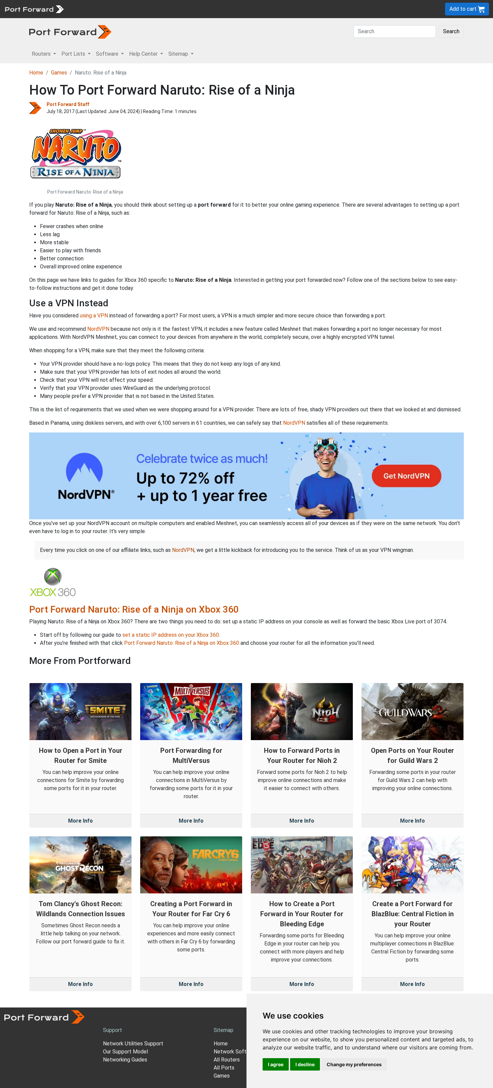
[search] (226, 9)
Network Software (236, 1051)
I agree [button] (275, 1064)
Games (59, 72)
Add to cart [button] (463, 9)
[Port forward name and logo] (34, 8)
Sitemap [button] (178, 54)
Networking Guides (125, 1059)
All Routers (227, 1059)
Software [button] (108, 54)
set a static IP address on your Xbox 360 (170, 635)
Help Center (178, 9)
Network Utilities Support (133, 1043)
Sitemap (208, 9)
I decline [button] (305, 1064)
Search (451, 31)
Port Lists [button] (74, 54)
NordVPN (98, 329)
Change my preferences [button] (354, 1064)
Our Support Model (125, 1051)
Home (36, 72)
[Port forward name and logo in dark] (70, 31)
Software (147, 9)
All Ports (224, 1068)
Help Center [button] (144, 54)
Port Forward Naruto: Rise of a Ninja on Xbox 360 (134, 609)
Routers (92, 9)
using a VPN (94, 315)
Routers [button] (42, 54)
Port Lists (119, 9)
